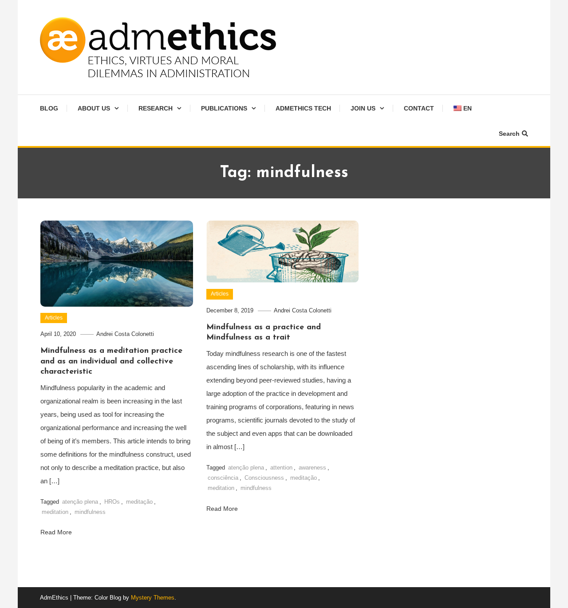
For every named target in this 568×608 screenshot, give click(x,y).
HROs (112, 501)
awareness (312, 467)
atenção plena (80, 501)
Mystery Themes (152, 597)
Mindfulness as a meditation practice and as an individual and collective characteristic (111, 361)
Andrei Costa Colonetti (125, 334)
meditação (139, 501)
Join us (363, 108)
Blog (49, 108)
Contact (419, 108)
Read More (57, 532)
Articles (54, 318)
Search (509, 133)
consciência (223, 477)
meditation (55, 512)
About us (94, 108)
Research (155, 108)
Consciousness (264, 477)
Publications (224, 108)
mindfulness (90, 512)
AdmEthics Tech (303, 108)
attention (281, 467)
